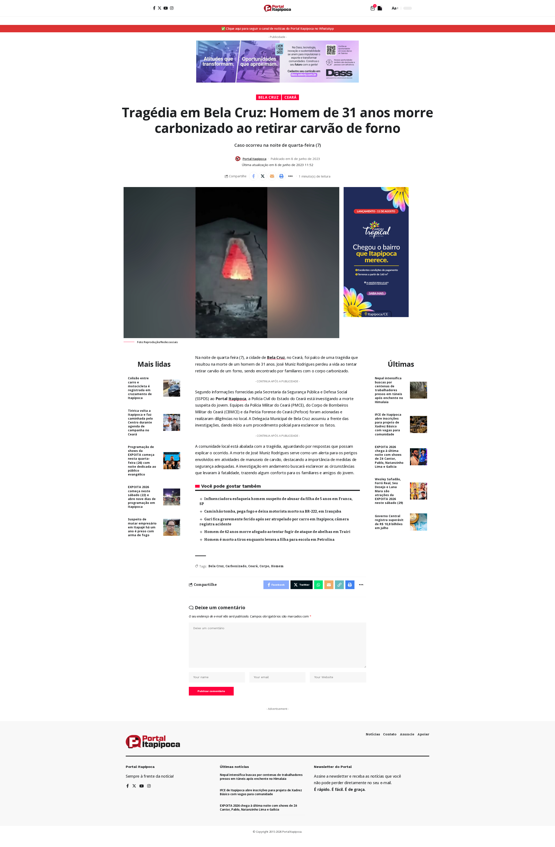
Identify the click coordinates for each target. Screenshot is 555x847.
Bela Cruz (268, 97)
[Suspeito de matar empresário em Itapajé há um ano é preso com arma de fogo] (171, 527)
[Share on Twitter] (262, 176)
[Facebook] (154, 8)
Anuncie (407, 734)
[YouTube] (165, 8)
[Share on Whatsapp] (318, 584)
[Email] (272, 176)
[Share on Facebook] (253, 176)
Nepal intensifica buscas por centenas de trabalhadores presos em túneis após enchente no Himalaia (389, 390)
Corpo (264, 566)
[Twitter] (160, 8)
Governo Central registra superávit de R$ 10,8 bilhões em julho (389, 522)
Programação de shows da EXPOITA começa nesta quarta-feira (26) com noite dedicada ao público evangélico (142, 460)
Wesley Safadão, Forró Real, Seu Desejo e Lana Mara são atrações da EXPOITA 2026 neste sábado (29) (389, 491)
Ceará (290, 97)
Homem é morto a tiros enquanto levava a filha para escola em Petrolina (269, 540)
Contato (390, 734)
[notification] (380, 8)
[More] (290, 176)
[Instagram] (172, 8)
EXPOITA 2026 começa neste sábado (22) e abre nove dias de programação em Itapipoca (142, 497)
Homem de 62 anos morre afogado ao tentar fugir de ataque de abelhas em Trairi (277, 532)
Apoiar (423, 734)
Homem (277, 566)
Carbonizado (235, 566)
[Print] (281, 176)
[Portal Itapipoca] (277, 8)
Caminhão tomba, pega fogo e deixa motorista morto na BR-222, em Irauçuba (272, 511)
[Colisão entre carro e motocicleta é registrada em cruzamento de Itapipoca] (171, 388)
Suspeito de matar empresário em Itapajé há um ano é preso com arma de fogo (142, 527)
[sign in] (147, 8)
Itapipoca (237, 398)
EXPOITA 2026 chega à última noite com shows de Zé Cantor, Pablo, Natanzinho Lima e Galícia (389, 457)
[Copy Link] (339, 584)
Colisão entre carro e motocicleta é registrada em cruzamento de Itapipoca (140, 388)
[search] (386, 8)
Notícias (373, 734)
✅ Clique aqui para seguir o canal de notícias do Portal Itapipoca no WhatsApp (277, 28)
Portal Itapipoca (254, 158)
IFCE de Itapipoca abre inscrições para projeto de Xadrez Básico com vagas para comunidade (388, 424)
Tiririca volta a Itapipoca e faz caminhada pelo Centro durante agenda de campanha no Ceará (140, 422)
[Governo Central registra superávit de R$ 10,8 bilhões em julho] (418, 522)
